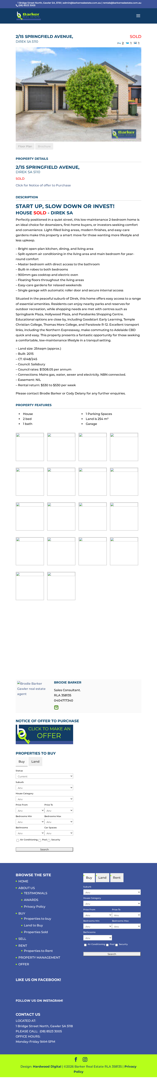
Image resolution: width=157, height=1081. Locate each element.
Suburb (20, 782)
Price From (22, 804)
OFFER (23, 964)
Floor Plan (25, 146)
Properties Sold (36, 932)
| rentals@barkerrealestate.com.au (121, 2)
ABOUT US (26, 888)
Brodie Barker (67, 682)
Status (19, 770)
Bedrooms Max (52, 816)
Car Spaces (50, 827)
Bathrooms (22, 827)
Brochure (44, 146)
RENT (22, 945)
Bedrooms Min (24, 816)
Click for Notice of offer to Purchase (43, 185)
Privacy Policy (34, 906)
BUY (21, 913)
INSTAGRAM (52, 1000)
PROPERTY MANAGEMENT (39, 957)
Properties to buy (37, 918)
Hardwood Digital (47, 1066)
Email (56, 707)
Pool (44, 839)
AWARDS (31, 900)
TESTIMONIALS (35, 893)
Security (55, 839)
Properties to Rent (38, 951)
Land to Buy (33, 925)
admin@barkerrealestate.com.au (82, 2)
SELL (22, 939)
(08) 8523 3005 (51, 1031)
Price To (48, 804)
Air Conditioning (29, 839)
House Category (24, 793)
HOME (23, 881)
